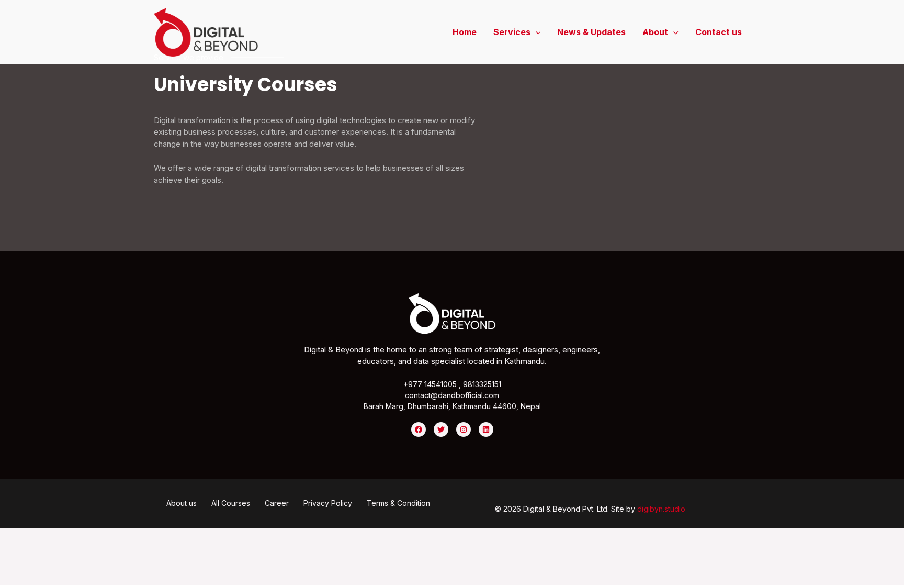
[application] (535, 32)
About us (181, 503)
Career (277, 503)
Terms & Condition (398, 503)
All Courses (230, 503)
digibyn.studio (661, 508)
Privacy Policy (327, 503)
